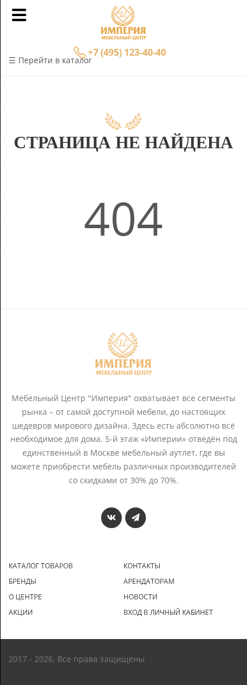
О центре (25, 597)
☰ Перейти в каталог (50, 60)
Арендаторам (149, 581)
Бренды (22, 581)
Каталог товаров (41, 566)
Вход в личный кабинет (168, 612)
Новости (140, 597)
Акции (21, 612)
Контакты (142, 566)
